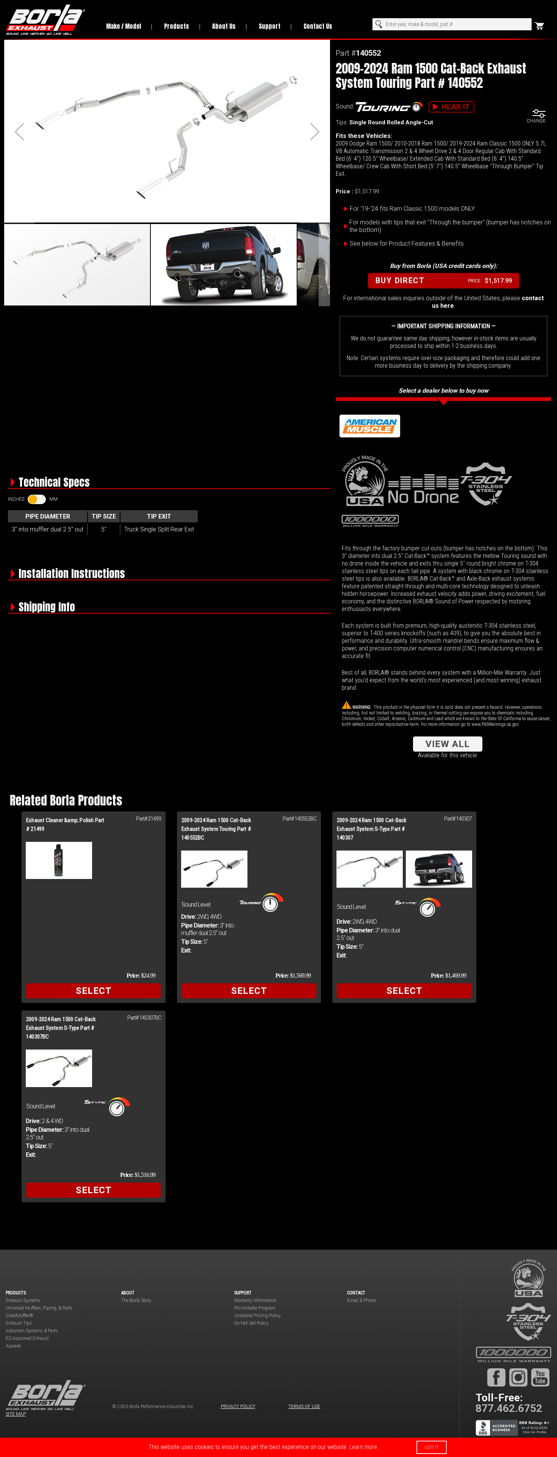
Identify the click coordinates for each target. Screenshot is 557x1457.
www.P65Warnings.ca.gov (495, 724)
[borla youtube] (540, 1377)
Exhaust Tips (19, 1323)
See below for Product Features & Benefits (407, 243)
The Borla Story (136, 1300)
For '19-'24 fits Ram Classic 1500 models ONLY (412, 208)
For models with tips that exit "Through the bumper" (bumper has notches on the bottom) (450, 226)
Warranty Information (255, 1300)
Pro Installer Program (254, 1308)
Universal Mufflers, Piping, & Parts (39, 1308)
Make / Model (123, 26)
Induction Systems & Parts (32, 1330)
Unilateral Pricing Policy (257, 1315)
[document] (278, 1447)
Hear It (455, 106)
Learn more (363, 1447)
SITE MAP (16, 1414)
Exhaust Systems (23, 1300)
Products (176, 26)
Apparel (13, 1346)
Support (269, 26)
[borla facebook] (496, 1377)
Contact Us (318, 26)
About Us (224, 26)
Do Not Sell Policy (251, 1323)
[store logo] (49, 20)
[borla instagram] (518, 1377)
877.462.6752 (509, 1408)
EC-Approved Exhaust (27, 1338)
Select (94, 990)
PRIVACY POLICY (238, 1406)
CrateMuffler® (19, 1315)
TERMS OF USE (304, 1406)
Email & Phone (361, 1300)
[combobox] (452, 24)
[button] (19, 131)
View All (448, 744)
